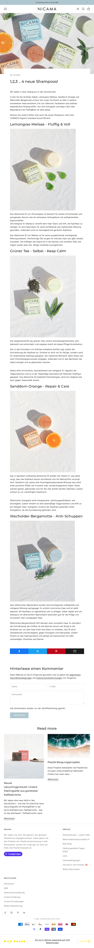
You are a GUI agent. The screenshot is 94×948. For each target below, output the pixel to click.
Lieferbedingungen (71, 860)
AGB (6, 888)
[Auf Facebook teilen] (19, 651)
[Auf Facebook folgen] (5, 912)
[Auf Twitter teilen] (38, 651)
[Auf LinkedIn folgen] (24, 912)
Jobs (65, 856)
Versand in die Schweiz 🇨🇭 (75, 865)
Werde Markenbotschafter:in (76, 839)
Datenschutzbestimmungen (49, 678)
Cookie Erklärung (12, 897)
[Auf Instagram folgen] (11, 912)
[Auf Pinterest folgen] (18, 912)
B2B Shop (67, 844)
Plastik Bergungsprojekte (64, 762)
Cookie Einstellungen (14, 901)
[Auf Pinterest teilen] (56, 651)
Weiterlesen (9, 818)
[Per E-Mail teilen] (75, 651)
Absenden (19, 715)
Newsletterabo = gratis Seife (76, 835)
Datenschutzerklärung (14, 892)
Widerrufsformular (71, 869)
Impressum (9, 883)
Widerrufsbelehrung (13, 906)
